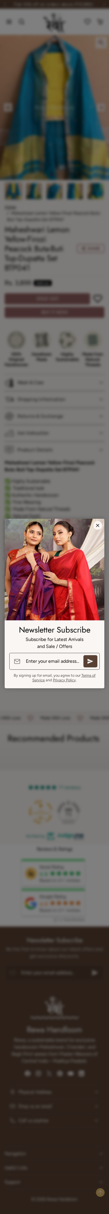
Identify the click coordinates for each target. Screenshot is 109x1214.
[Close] (97, 525)
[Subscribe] (90, 661)
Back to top (100, 1192)
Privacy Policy (64, 680)
